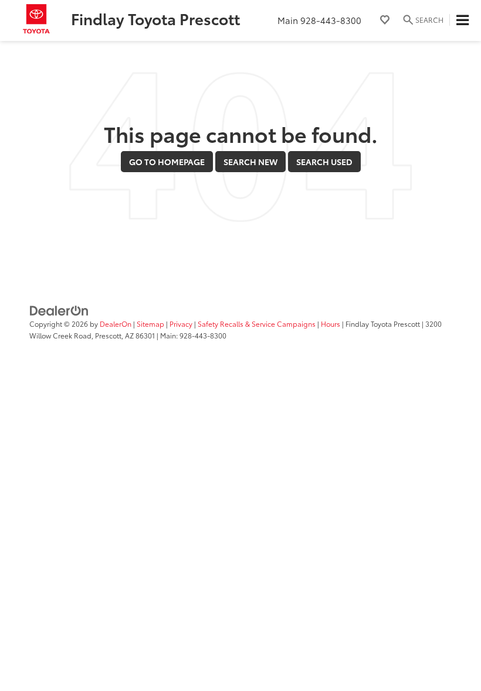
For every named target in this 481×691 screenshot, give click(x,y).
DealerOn (115, 324)
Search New (250, 161)
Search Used (324, 161)
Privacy (181, 324)
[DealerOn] (59, 310)
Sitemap (150, 324)
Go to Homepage (167, 161)
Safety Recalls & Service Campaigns (257, 324)
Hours (330, 324)
